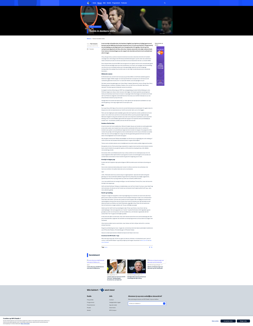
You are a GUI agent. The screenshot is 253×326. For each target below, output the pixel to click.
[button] (164, 3)
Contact (111, 299)
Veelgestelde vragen (115, 302)
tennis (105, 247)
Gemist (109, 3)
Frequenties (90, 299)
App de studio (113, 305)
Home (94, 3)
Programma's (116, 3)
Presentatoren (91, 305)
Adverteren (112, 307)
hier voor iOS (144, 240)
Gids (104, 3)
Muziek (89, 307)
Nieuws (99, 3)
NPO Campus (112, 310)
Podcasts (124, 3)
